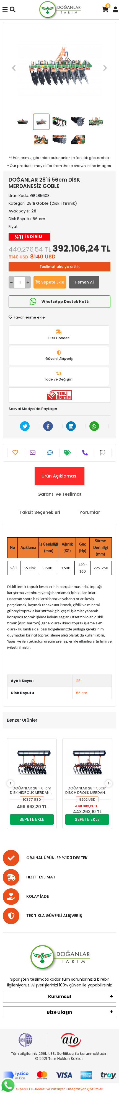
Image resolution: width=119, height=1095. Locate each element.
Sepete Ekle (52, 282)
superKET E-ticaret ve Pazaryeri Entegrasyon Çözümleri (59, 1089)
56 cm (81, 692)
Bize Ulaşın (59, 1012)
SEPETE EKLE (31, 819)
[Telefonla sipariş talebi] (85, 453)
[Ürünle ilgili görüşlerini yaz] (51, 453)
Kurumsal (59, 996)
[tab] (59, 476)
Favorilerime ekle (29, 317)
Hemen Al (84, 282)
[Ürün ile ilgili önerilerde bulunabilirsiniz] (103, 453)
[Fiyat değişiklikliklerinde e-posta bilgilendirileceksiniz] (68, 453)
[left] (10, 783)
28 (78, 680)
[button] (14, 68)
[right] (108, 783)
